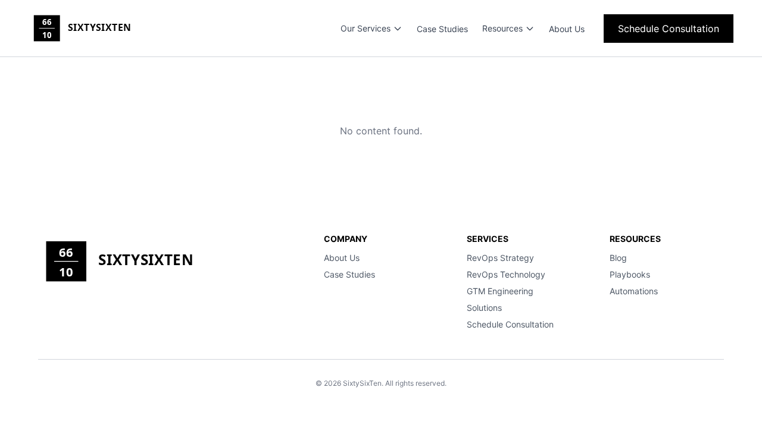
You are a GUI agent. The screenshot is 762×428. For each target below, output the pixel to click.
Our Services (366, 28)
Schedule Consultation (668, 28)
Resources (502, 28)
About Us (567, 29)
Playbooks (630, 274)
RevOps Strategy (500, 258)
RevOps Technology (506, 274)
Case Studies (442, 29)
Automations (634, 291)
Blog (618, 258)
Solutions (484, 308)
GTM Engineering (500, 291)
